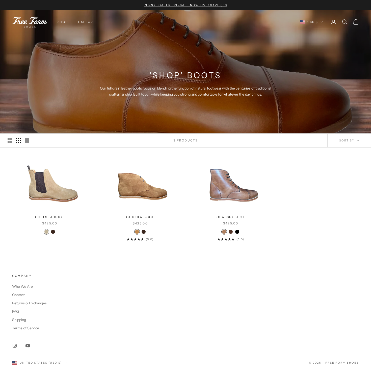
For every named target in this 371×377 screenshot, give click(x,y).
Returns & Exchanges (29, 303)
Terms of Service (25, 328)
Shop (63, 22)
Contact (18, 295)
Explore (87, 22)
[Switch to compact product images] (27, 140)
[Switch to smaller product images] (18, 140)
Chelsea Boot (50, 217)
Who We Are (22, 286)
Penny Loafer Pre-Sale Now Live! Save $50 (185, 5)
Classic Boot (231, 217)
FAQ (15, 311)
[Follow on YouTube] (27, 345)
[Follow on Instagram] (14, 345)
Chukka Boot (140, 217)
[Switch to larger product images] (10, 140)
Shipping (19, 319)
